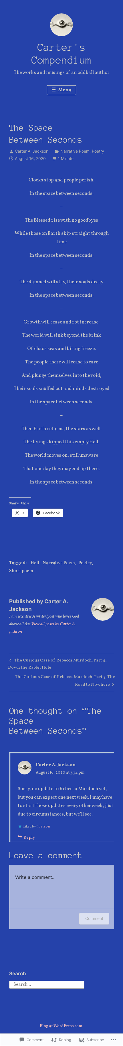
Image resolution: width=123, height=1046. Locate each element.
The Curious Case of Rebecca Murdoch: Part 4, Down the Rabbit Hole (57, 664)
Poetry (98, 151)
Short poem (21, 571)
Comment (94, 918)
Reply (29, 838)
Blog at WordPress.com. (61, 1026)
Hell (35, 563)
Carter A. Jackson (31, 151)
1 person (43, 826)
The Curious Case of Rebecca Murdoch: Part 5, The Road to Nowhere (62, 681)
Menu (64, 90)
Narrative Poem (75, 151)
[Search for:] (46, 984)
